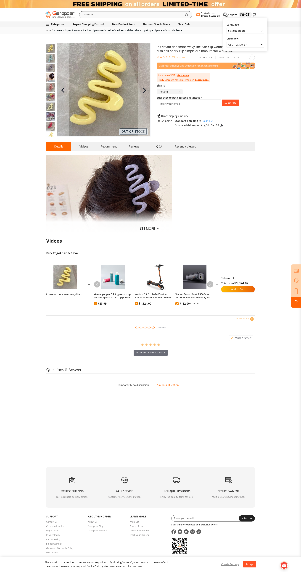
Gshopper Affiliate (97, 530)
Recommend (109, 146)
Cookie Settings (230, 564)
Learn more (202, 80)
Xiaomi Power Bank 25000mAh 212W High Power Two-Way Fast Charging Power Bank (193, 296)
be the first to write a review (150, 352)
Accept (250, 564)
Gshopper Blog (95, 526)
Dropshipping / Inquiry (174, 116)
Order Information (139, 530)
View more (183, 75)
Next (210, 284)
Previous (97, 284)
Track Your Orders (139, 534)
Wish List (134, 521)
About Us (93, 521)
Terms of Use (136, 526)
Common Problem (55, 526)
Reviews (134, 146)
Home (48, 30)
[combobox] (135, 14)
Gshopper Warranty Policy (60, 548)
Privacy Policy (53, 534)
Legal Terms (52, 530)
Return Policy (53, 539)
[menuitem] (56, 24)
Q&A (159, 146)
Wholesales (52, 552)
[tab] (241, 338)
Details (58, 146)
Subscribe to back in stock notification (179, 97)
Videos (83, 146)
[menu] (150, 24)
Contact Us (52, 521)
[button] (245, 45)
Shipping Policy (54, 543)
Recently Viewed (185, 146)
